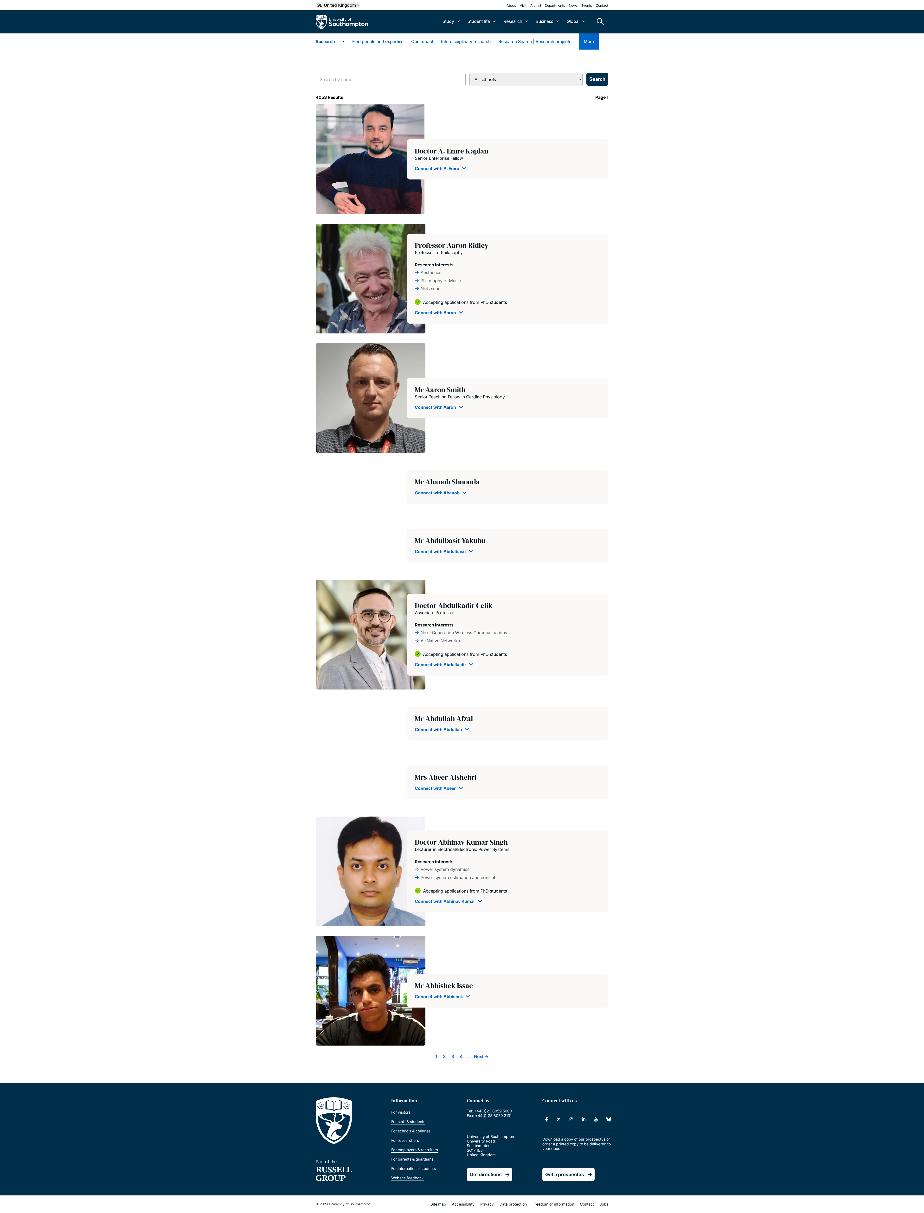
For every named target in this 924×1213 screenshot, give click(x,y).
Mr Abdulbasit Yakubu (450, 540)
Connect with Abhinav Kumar (445, 901)
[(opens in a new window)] (546, 1119)
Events (586, 5)
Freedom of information (553, 1204)
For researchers (405, 1140)
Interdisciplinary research (466, 41)
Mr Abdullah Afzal (444, 718)
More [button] (589, 41)
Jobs (604, 1204)
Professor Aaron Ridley (451, 245)
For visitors (401, 1112)
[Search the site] (598, 22)
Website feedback (407, 1177)
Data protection (513, 1204)
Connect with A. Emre (437, 168)
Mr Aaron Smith (440, 390)
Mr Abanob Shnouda (447, 482)
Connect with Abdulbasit (440, 551)
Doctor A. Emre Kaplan (451, 151)
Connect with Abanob (437, 492)
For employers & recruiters (414, 1149)
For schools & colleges (410, 1131)
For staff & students (408, 1121)
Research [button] (512, 21)
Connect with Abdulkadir (440, 664)
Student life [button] (479, 21)
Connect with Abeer (435, 788)
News (573, 5)
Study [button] (448, 21)
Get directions (486, 1174)
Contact (602, 5)
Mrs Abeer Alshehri (445, 777)
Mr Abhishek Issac (444, 985)
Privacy (487, 1204)
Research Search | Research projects (534, 41)
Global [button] (573, 21)
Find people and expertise (378, 41)
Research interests (434, 264)
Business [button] (544, 21)
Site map (438, 1204)
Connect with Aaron (435, 312)
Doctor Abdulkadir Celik (453, 605)
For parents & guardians (412, 1159)
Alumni (535, 5)
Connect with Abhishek (439, 996)
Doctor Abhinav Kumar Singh (461, 842)
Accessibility (463, 1204)
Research (325, 41)
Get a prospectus (564, 1174)
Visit (523, 5)
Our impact (422, 41)
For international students (413, 1168)
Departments (555, 5)
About (511, 5)
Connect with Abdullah (438, 729)
